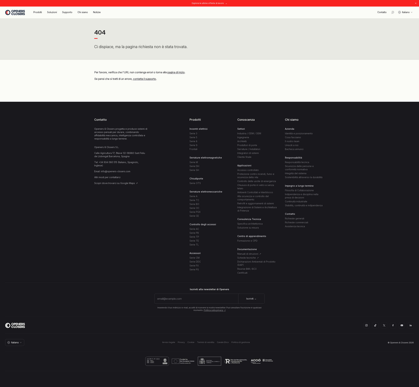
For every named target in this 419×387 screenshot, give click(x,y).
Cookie (190, 342)
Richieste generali (294, 218)
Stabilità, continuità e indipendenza (304, 205)
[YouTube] (402, 325)
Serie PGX (195, 212)
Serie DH (194, 166)
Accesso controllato (248, 170)
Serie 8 (193, 141)
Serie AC (194, 229)
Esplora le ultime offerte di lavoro (208, 3)
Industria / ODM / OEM (249, 133)
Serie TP (194, 236)
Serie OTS (195, 183)
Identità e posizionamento (299, 133)
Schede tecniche (246, 257)
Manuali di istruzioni (248, 253)
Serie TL (194, 244)
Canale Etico (223, 342)
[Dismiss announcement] (416, 3)
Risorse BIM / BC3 (246, 268)
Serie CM (195, 257)
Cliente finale (244, 157)
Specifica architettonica (250, 223)
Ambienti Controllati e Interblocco (255, 192)
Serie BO (194, 204)
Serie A (193, 196)
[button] (382, 12)
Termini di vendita (205, 342)
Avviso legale (168, 342)
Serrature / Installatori (248, 149)
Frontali (193, 149)
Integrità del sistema (295, 173)
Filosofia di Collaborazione (299, 190)
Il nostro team (292, 141)
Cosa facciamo (293, 137)
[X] (384, 325)
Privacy (181, 342)
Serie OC (194, 208)
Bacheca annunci (294, 149)
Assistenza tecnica (295, 226)
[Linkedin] (411, 325)
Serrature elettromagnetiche (206, 157)
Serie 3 (193, 133)
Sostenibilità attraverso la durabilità (303, 177)
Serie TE (194, 240)
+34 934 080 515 (108, 162)
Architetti (242, 141)
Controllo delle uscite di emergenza (256, 181)
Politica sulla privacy (214, 310)
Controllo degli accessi (203, 224)
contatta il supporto (144, 78)
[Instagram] (366, 325)
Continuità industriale (296, 201)
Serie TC (194, 200)
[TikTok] (375, 325)
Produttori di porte (247, 145)
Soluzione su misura (248, 227)
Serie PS (194, 269)
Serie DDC (195, 261)
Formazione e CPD (247, 240)
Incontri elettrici (199, 128)
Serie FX (194, 265)
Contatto (100, 119)
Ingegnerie (243, 137)
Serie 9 (193, 145)
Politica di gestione (240, 342)
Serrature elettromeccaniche (206, 191)
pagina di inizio (176, 72)
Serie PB (194, 232)
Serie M (194, 162)
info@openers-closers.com (115, 171)
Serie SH (194, 170)
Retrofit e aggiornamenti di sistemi (255, 203)
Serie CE (194, 215)
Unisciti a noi (291, 145)
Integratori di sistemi (248, 153)
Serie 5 (193, 137)
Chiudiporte (196, 178)
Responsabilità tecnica (297, 162)
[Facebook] (393, 325)
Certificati (242, 272)
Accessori (195, 253)
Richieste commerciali (296, 222)
